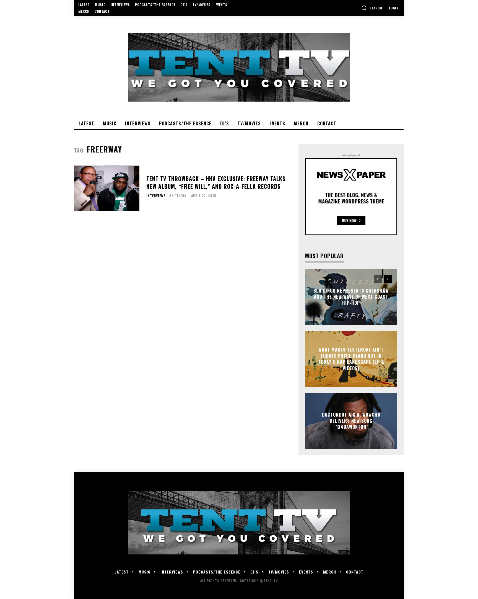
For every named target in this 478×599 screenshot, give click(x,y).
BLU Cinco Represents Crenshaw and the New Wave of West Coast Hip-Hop (351, 296)
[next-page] (388, 279)
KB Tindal (177, 195)
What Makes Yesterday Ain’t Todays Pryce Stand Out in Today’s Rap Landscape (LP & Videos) (351, 358)
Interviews (156, 195)
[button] (371, 8)
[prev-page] (378, 279)
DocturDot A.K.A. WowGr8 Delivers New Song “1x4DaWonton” (351, 420)
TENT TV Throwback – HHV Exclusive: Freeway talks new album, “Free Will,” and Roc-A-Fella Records (215, 182)
